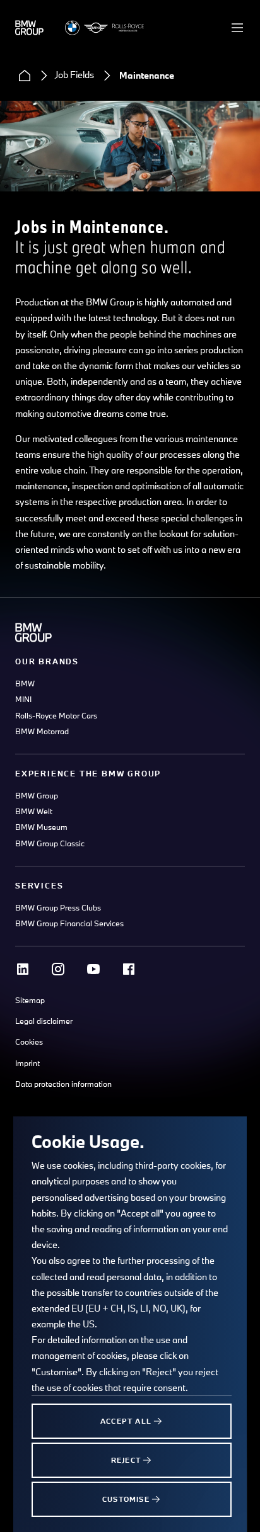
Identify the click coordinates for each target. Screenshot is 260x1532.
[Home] (24, 75)
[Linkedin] (22, 969)
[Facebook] (128, 969)
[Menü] (237, 27)
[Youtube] (93, 969)
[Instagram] (58, 969)
